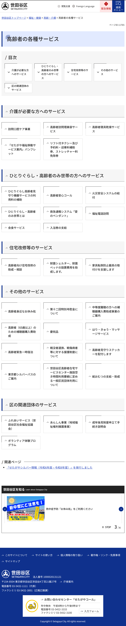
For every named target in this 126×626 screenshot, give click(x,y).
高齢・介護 (50, 18)
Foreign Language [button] (85, 6)
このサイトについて (16, 555)
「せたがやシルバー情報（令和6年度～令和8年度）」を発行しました (49, 467)
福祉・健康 (35, 18)
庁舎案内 (68, 581)
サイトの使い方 (44, 555)
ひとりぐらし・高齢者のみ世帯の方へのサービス (56, 175)
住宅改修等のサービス (30, 248)
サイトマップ (12, 561)
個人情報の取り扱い (72, 555)
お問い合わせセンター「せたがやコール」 (70, 599)
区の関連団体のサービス (33, 405)
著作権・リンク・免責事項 (105, 555)
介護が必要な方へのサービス (37, 111)
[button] (64, 6)
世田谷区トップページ (14, 18)
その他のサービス (26, 291)
